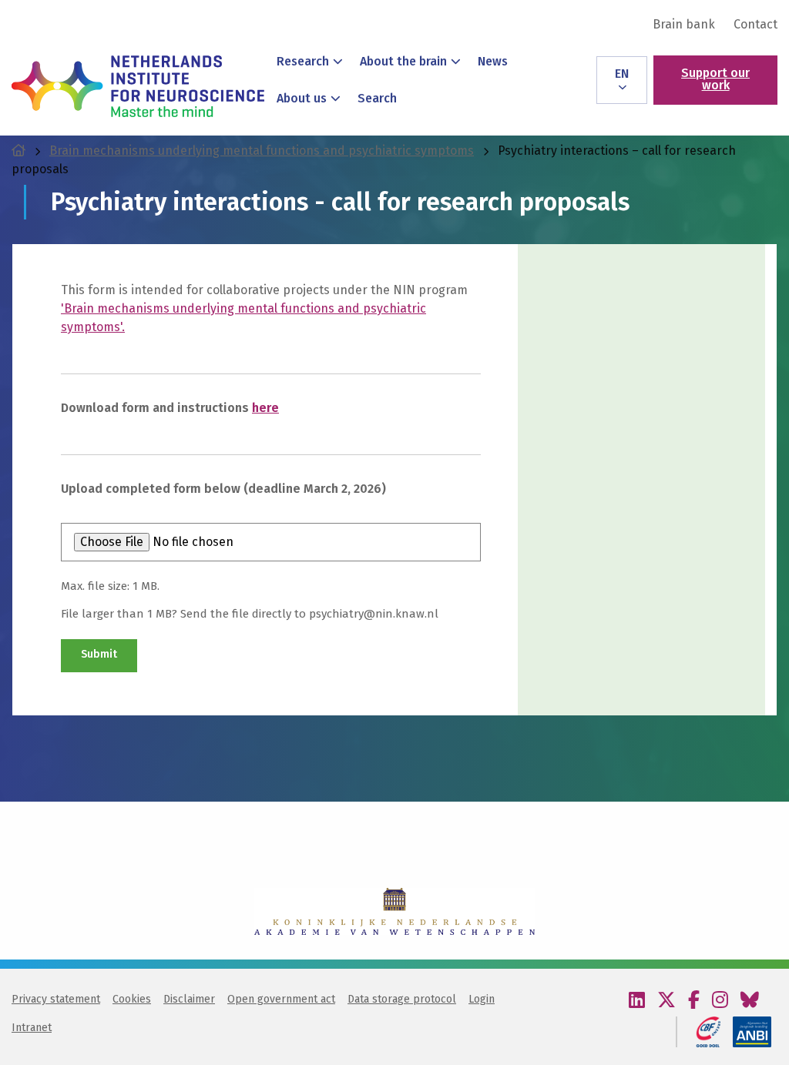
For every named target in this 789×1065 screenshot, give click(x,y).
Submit (99, 654)
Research (303, 61)
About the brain (403, 61)
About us (302, 98)
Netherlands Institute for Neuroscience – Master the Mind (138, 86)
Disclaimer (189, 999)
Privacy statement (56, 999)
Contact (755, 24)
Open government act (281, 999)
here (265, 407)
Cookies (131, 999)
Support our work (715, 78)
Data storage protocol (401, 999)
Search (377, 98)
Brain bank (684, 24)
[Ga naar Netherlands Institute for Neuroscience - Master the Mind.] (18, 150)
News (493, 61)
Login (481, 999)
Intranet (32, 1027)
